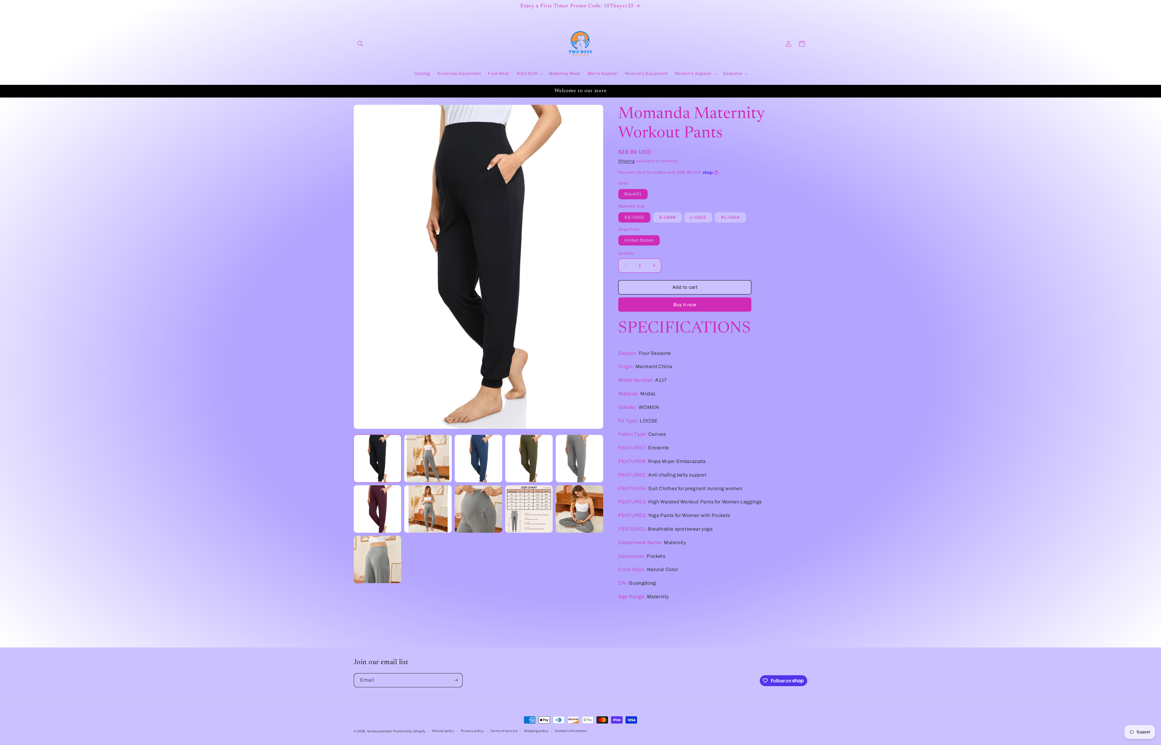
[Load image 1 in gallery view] (377, 458)
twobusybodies (379, 731)
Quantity (626, 253)
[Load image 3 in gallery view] (478, 458)
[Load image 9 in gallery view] (529, 509)
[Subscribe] (455, 680)
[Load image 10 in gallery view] (579, 509)
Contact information (571, 731)
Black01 (633, 194)
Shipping (626, 161)
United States (639, 240)
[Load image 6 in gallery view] (377, 509)
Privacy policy (472, 731)
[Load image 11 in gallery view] (377, 559)
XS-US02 (634, 217)
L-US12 (698, 217)
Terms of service (504, 731)
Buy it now (685, 304)
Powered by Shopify (409, 731)
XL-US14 (730, 217)
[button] (360, 43)
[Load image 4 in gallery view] (529, 458)
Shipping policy (536, 731)
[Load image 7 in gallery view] (428, 509)
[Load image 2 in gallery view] (428, 458)
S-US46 (667, 217)
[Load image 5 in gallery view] (579, 458)
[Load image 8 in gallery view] (478, 509)
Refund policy (443, 731)
